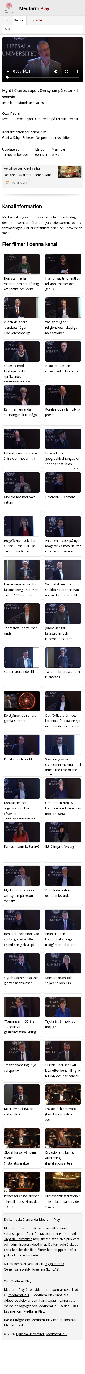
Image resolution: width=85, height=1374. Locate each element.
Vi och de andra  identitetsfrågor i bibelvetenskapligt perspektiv (17, 328)
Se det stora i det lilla (20, 671)
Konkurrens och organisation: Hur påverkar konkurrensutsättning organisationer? (19, 809)
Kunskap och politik (18, 759)
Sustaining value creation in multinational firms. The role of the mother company (63, 765)
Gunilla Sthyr (32, 169)
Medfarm (34, 8)
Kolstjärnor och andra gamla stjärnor (20, 718)
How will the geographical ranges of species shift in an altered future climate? (62, 459)
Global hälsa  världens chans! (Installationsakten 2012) (20, 1158)
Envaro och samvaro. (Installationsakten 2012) (61, 1114)
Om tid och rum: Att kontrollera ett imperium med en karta (63, 808)
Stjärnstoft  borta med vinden (20, 630)
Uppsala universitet (18, 1239)
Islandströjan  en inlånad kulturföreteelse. (62, 368)
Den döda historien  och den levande (60, 893)
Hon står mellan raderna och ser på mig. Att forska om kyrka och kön (21, 284)
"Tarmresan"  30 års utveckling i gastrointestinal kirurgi (20, 1026)
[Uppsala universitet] (9, 8)
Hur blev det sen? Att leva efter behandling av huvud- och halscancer (63, 1070)
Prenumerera (19, 182)
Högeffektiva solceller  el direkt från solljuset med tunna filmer (20, 546)
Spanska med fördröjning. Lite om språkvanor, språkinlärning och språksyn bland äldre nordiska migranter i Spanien (19, 371)
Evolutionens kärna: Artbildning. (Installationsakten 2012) (59, 1158)
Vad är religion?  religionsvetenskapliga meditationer (61, 327)
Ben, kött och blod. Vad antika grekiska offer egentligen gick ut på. (21, 939)
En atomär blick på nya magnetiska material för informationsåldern (63, 546)
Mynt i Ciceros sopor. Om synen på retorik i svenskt (20, 895)
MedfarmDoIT (18, 1295)
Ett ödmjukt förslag (59, 846)
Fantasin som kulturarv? (21, 846)
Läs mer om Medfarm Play (24, 1311)
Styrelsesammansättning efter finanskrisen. (21, 980)
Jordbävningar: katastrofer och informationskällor (58, 633)
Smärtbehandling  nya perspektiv (20, 1068)
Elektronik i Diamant (60, 497)
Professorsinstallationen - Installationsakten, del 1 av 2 (63, 1201)
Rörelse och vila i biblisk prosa (62, 412)
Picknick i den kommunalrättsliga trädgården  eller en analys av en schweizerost (59, 940)
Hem (6, 20)
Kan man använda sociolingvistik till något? (21, 412)
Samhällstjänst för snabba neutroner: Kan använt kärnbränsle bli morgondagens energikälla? (62, 590)
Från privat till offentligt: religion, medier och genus (62, 283)
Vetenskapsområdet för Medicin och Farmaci (38, 1233)
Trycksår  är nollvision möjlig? (61, 1024)
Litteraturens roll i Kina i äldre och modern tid (21, 456)
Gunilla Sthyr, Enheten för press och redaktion (36, 137)
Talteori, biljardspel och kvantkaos (62, 674)
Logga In (35, 20)
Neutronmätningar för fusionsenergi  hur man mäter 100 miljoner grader (21, 590)
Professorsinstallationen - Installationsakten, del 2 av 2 (21, 1201)
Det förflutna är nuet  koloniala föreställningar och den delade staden (62, 721)
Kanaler (19, 20)
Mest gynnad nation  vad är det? (19, 1111)
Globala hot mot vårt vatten (19, 499)
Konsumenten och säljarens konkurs (58, 980)
